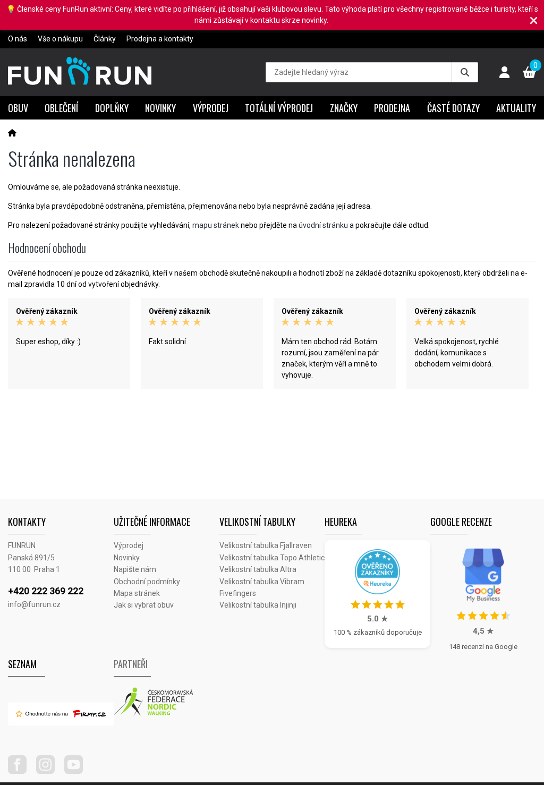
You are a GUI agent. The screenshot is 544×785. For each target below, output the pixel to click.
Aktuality (516, 108)
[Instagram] (49, 771)
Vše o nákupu (60, 39)
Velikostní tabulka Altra (257, 569)
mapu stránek (215, 225)
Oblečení (61, 108)
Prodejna (392, 108)
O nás (17, 39)
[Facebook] (21, 771)
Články (105, 39)
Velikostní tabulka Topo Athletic (272, 557)
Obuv (18, 108)
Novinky (160, 108)
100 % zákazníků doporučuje (378, 632)
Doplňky (112, 108)
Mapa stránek (137, 593)
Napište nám (135, 569)
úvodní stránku (323, 225)
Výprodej (210, 108)
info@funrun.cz (34, 604)
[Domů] (12, 133)
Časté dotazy (453, 108)
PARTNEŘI (131, 664)
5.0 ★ (377, 619)
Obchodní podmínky (147, 581)
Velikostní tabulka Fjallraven (265, 545)
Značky (344, 108)
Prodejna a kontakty (159, 39)
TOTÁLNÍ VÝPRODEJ (279, 108)
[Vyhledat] (465, 72)
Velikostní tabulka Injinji (257, 605)
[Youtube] (77, 771)
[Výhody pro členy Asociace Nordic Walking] (166, 702)
